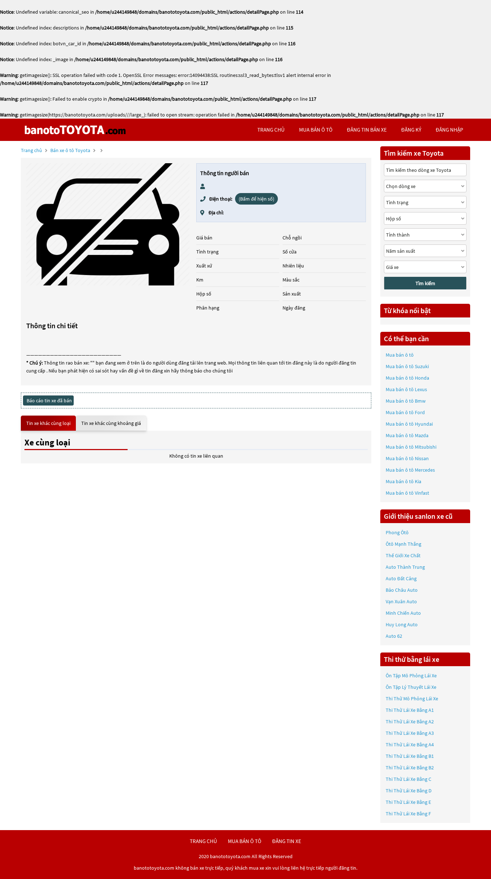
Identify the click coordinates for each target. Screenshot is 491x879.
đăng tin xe (286, 841)
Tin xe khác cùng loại (48, 423)
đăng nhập (449, 129)
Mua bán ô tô (400, 355)
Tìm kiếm (425, 283)
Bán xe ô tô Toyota (70, 150)
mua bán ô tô (315, 129)
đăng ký (411, 129)
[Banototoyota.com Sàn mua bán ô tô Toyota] (75, 130)
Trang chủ (31, 150)
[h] (107, 224)
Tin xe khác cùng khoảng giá (111, 423)
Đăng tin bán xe (367, 129)
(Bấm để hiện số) (256, 199)
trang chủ (271, 129)
